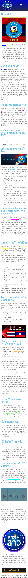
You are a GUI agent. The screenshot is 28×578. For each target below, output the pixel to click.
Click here (10, 577)
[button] (21, 5)
